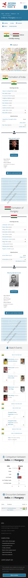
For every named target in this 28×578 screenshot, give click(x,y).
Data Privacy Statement (7, 554)
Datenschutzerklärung (7, 552)
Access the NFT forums (7, 545)
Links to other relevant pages (8, 541)
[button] (13, 56)
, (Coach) (14, 138)
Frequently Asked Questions (8, 543)
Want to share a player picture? (9, 550)
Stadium (9, 504)
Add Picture (14, 155)
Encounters (13, 26)
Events (5, 26)
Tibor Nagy (11, 389)
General (6, 23)
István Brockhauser (12, 361)
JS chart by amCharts (17, 468)
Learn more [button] (5, 571)
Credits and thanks (6, 547)
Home (23, 504)
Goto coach (14, 173)
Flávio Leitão (11, 378)
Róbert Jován (11, 367)
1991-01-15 (4, 508)
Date (3, 504)
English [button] (23, 2)
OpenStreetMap (18, 70)
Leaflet (11, 70)
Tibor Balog (11, 395)
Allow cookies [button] (14, 575)
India (12, 23)
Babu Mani (10, 424)
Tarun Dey (10, 376)
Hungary (19, 23)
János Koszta (11, 359)
